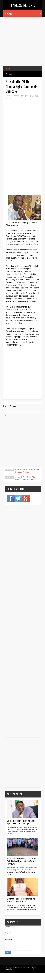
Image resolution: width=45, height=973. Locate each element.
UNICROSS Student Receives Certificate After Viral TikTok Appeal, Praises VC (21, 900)
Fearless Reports (23, 5)
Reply (25, 96)
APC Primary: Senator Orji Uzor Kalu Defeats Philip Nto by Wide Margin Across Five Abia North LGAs (22, 861)
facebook (11, 498)
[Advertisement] (22, 43)
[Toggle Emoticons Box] (4, 415)
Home (8, 68)
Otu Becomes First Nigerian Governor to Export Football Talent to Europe (21, 822)
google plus (26, 498)
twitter (18, 498)
